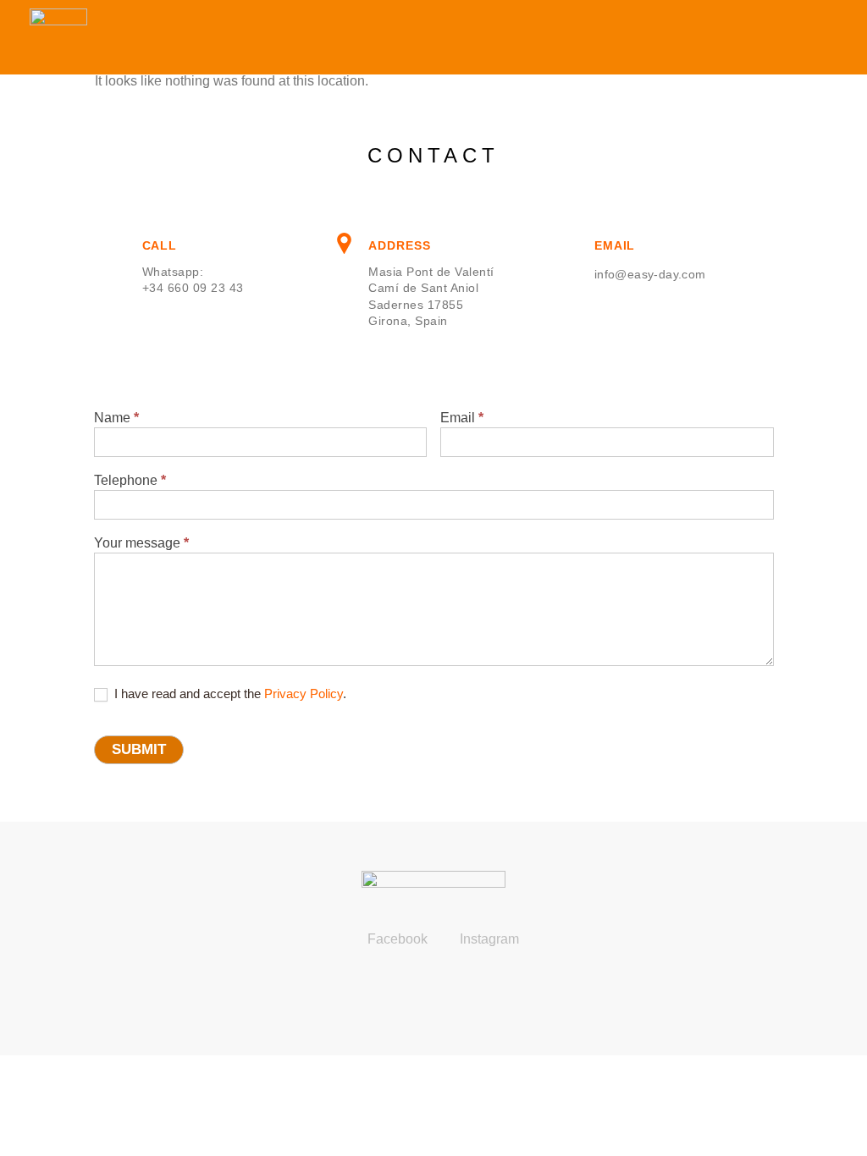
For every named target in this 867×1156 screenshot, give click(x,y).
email (615, 245)
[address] (344, 243)
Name (116, 418)
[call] (118, 243)
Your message (141, 543)
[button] (830, 38)
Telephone (130, 480)
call (160, 245)
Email (461, 418)
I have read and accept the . (228, 693)
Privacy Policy (303, 693)
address (399, 245)
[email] (571, 243)
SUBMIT (139, 749)
